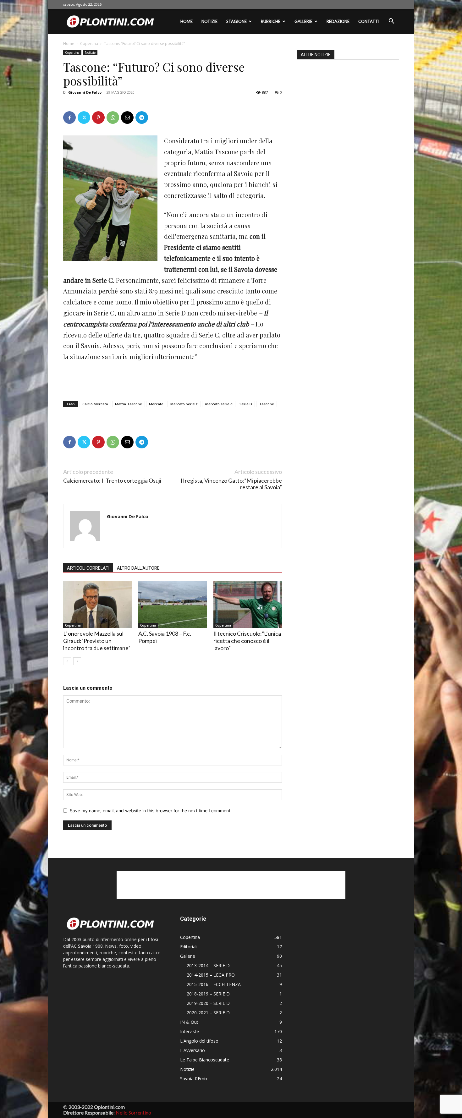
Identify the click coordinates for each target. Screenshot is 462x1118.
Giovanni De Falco (85, 92)
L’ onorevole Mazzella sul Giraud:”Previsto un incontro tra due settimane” (96, 640)
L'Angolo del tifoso (199, 1041)
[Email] (127, 117)
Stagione (236, 21)
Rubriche (270, 21)
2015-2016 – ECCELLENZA (214, 984)
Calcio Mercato (95, 404)
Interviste (189, 1031)
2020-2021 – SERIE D (208, 1013)
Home (186, 21)
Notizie (209, 21)
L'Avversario (192, 1050)
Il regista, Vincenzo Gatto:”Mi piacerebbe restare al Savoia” (231, 483)
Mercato (156, 404)
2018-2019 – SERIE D (208, 994)
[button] (391, 22)
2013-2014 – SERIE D (208, 965)
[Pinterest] (98, 117)
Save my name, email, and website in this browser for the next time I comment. (151, 810)
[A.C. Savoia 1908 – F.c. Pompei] (172, 604)
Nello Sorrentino (133, 1112)
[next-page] (77, 661)
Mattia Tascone (128, 404)
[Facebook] (69, 117)
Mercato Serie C (184, 404)
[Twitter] (84, 117)
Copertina (89, 43)
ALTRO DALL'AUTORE (138, 568)
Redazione (338, 21)
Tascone (266, 404)
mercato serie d (219, 404)
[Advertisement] (172, 379)
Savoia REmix (193, 1079)
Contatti (368, 21)
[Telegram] (141, 117)
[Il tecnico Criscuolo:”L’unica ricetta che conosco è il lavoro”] (247, 604)
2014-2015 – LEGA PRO (211, 975)
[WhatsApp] (113, 117)
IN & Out (189, 1022)
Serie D (245, 404)
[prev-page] (67, 661)
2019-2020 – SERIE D (208, 1003)
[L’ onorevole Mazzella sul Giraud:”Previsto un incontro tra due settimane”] (97, 604)
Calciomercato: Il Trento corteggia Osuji (112, 480)
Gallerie (303, 21)
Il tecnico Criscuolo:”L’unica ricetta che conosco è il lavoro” (247, 640)
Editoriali (188, 947)
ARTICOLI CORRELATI (88, 568)
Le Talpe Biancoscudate (204, 1060)
